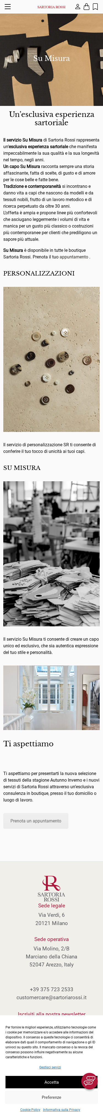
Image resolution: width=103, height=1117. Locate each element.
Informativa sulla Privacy (61, 1110)
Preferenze (51, 1097)
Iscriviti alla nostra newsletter (51, 1014)
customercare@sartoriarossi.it (51, 997)
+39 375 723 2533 (51, 989)
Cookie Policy (30, 1110)
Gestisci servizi (50, 1067)
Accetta (51, 1082)
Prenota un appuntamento (35, 821)
